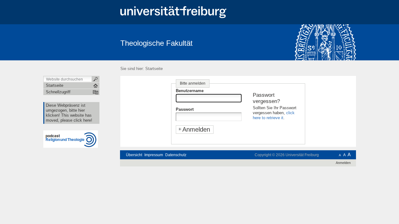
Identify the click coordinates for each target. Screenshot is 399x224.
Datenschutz (175, 155)
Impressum (153, 155)
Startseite (154, 68)
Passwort (185, 109)
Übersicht (134, 155)
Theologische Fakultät (156, 43)
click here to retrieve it (274, 115)
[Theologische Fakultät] (325, 42)
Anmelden (343, 163)
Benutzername (190, 90)
